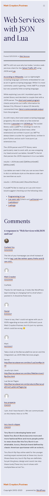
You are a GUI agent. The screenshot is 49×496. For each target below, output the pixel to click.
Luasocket (15, 123)
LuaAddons (13, 202)
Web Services (25, 56)
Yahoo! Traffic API (29, 68)
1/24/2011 (7, 405)
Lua (13, 71)
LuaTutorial (34, 199)
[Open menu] (44, 5)
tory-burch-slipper (12, 424)
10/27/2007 (8, 346)
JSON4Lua (28, 123)
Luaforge (11, 205)
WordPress (40, 490)
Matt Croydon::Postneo (16, 5)
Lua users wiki (14, 199)
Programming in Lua (16, 196)
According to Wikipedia (13, 77)
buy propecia (9, 402)
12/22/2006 (8, 250)
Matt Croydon (10, 277)
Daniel (6, 311)
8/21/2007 (8, 314)
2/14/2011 (7, 427)
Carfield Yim (9, 247)
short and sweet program (29, 100)
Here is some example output (31, 109)
